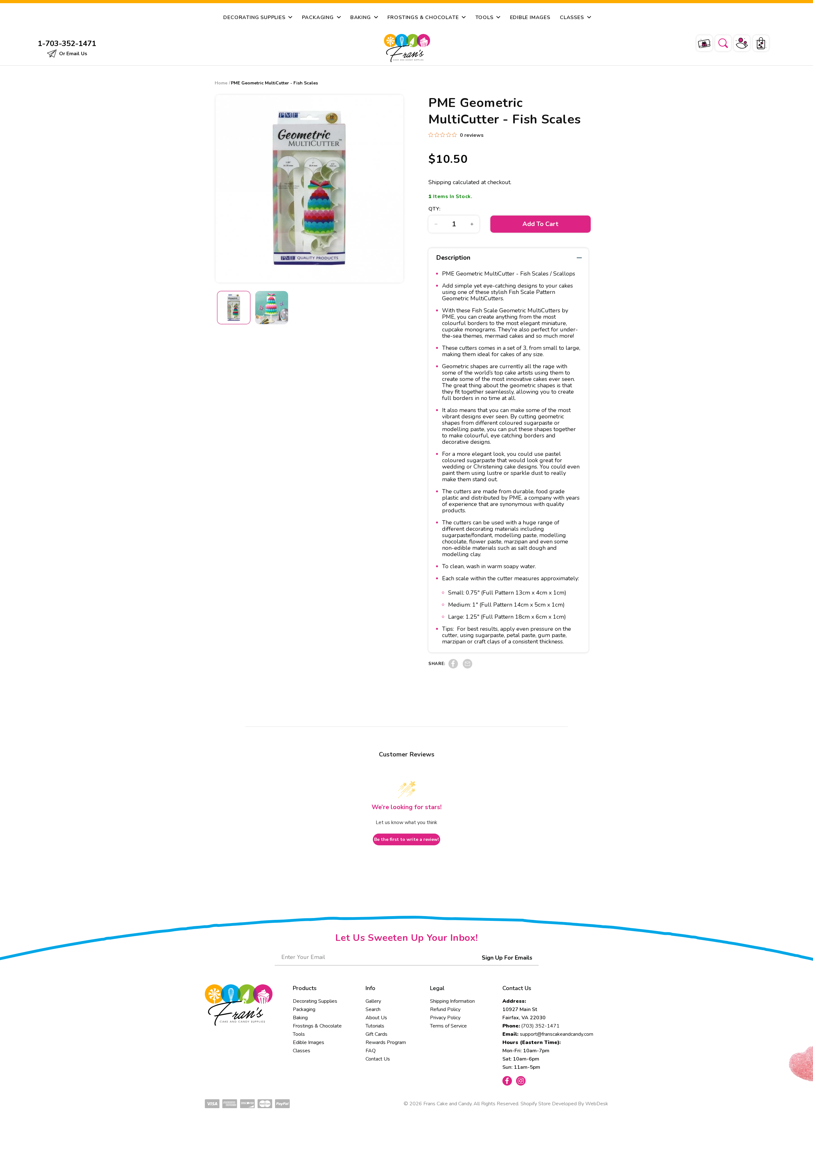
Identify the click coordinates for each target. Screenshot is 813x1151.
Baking (300, 1017)
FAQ (371, 1050)
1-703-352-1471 (67, 43)
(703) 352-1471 (540, 1025)
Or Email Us (72, 53)
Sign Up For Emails (507, 957)
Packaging (304, 1009)
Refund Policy (445, 1009)
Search (373, 1009)
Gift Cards (376, 1034)
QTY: (434, 208)
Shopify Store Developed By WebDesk (564, 1103)
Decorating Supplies (315, 1001)
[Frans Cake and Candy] (407, 48)
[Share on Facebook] (453, 666)
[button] (719, 42)
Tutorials (375, 1025)
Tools (299, 1034)
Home (221, 83)
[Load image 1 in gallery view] (234, 307)
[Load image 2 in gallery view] (272, 307)
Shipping (439, 182)
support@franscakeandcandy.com (556, 1034)
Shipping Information (452, 1001)
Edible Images (308, 1042)
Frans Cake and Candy (447, 1103)
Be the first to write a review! (406, 839)
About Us (376, 1017)
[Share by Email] (467, 666)
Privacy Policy (445, 1017)
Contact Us (378, 1058)
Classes (301, 1050)
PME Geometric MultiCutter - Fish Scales (274, 83)
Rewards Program (386, 1042)
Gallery (373, 1001)
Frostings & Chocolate (317, 1025)
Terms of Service (448, 1025)
